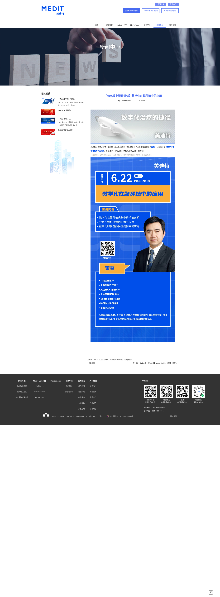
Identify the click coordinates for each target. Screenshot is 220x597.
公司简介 (93, 386)
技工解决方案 (22, 392)
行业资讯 (81, 392)
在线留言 (93, 403)
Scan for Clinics (39, 392)
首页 (96, 25)
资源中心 (147, 25)
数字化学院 (69, 392)
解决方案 (109, 25)
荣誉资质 (93, 392)
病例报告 (69, 386)
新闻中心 (160, 25)
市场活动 (81, 397)
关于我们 (172, 25)
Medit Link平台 (122, 25)
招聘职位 (93, 409)
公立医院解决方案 (21, 397)
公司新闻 (81, 386)
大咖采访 (81, 403)
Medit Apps (134, 25)
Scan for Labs (39, 397)
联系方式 (93, 397)
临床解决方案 (22, 386)
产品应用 (81, 409)
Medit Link (39, 386)
